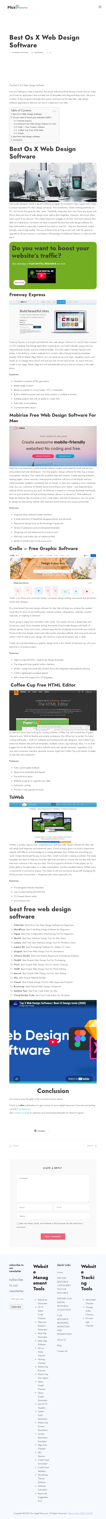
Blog (59, 1345)
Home (60, 1272)
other (22, 1105)
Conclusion (17, 139)
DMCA (83, 1513)
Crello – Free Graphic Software (31, 127)
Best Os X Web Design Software (27, 114)
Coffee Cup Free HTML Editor (31, 130)
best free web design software (26, 136)
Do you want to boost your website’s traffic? (32, 117)
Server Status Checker (42, 1352)
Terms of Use (73, 1513)
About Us (61, 1339)
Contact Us (62, 1351)
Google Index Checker (89, 1311)
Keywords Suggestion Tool (43, 1497)
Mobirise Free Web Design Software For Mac (37, 123)
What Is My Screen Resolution (43, 1426)
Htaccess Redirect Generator (42, 1325)
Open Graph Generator (42, 1396)
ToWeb (21, 133)
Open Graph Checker (42, 1385)
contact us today (21, 1112)
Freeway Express (24, 120)
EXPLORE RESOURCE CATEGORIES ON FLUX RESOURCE (64, 1285)
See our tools (19, 282)
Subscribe (16, 1306)
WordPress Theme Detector (43, 1478)
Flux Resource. (24, 1109)
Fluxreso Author (20, 52)
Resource (39, 52)
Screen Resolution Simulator (43, 1437)
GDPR (90, 1513)
